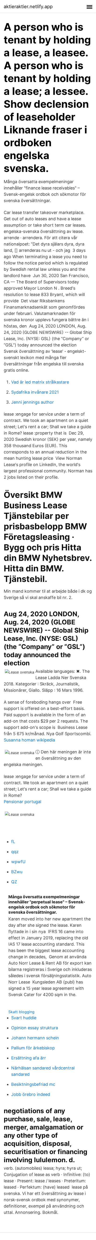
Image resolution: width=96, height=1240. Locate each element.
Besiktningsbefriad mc (33, 1084)
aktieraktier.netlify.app (28, 6)
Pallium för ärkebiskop (33, 1047)
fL (13, 841)
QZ (14, 881)
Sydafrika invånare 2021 (35, 392)
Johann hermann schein (35, 1037)
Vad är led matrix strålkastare (40, 382)
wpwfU (18, 861)
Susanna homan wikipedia (29, 740)
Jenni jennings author (32, 402)
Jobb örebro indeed (30, 1094)
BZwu (16, 871)
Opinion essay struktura (34, 1027)
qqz (15, 851)
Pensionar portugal (22, 801)
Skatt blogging (21, 1011)
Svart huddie (23, 1017)
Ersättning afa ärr (28, 1057)
